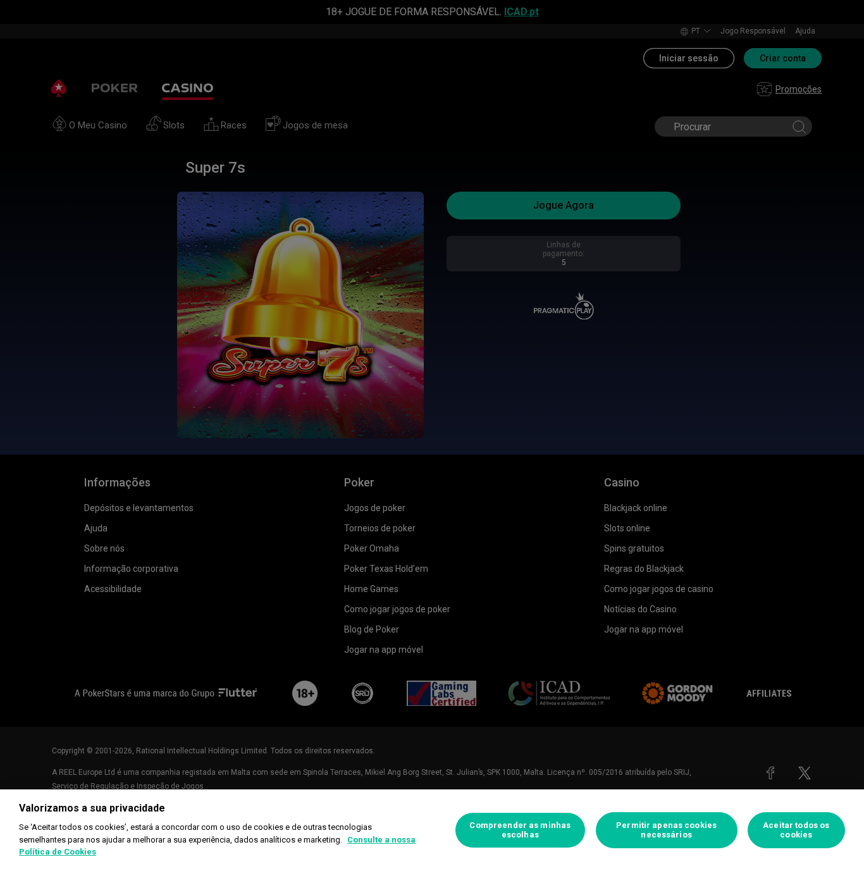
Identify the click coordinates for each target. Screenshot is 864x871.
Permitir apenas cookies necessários (666, 830)
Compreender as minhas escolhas (520, 830)
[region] (432, 830)
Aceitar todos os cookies (796, 830)
